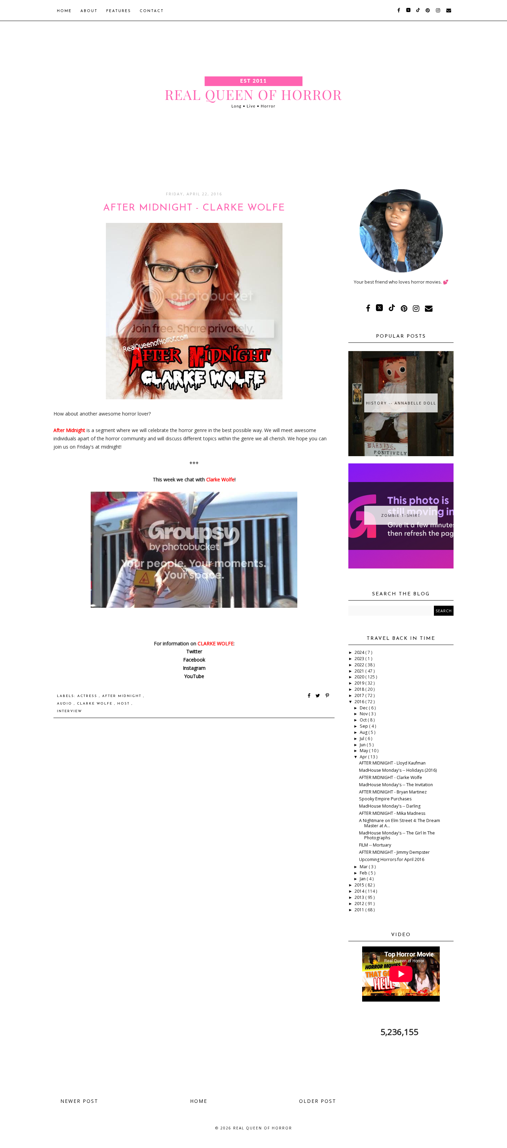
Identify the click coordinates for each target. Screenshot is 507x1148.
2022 (360, 665)
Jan (363, 879)
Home (64, 11)
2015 (360, 885)
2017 (360, 695)
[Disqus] (194, 821)
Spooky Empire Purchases (385, 799)
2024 (360, 652)
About (89, 11)
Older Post (317, 1101)
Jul (362, 738)
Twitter (194, 651)
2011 (360, 910)
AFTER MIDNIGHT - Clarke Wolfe (390, 777)
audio (65, 704)
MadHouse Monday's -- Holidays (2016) (398, 770)
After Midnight (122, 696)
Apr (364, 757)
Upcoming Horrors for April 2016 (391, 859)
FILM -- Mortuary (375, 845)
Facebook (194, 659)
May (364, 751)
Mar (364, 867)
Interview (69, 711)
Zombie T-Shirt (401, 515)
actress (88, 696)
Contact (152, 11)
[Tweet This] (319, 696)
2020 (360, 677)
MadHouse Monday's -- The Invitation (396, 785)
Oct (364, 720)
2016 (360, 702)
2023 (360, 659)
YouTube (194, 676)
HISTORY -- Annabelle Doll (401, 403)
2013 (360, 897)
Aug (364, 732)
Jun (363, 745)
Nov (364, 714)
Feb (364, 873)
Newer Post (79, 1101)
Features (118, 11)
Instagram (194, 668)
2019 (360, 683)
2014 (360, 891)
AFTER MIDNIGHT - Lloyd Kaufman (392, 763)
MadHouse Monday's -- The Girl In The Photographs (397, 835)
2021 (360, 671)
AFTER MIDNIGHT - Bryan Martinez (393, 792)
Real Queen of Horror (262, 1128)
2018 (360, 689)
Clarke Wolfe (95, 704)
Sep (364, 726)
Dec (364, 708)
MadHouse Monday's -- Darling (389, 806)
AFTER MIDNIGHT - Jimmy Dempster (394, 852)
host (124, 704)
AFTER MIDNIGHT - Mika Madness (392, 813)
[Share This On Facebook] (309, 696)
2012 (360, 903)
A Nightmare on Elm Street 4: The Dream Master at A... (399, 823)
